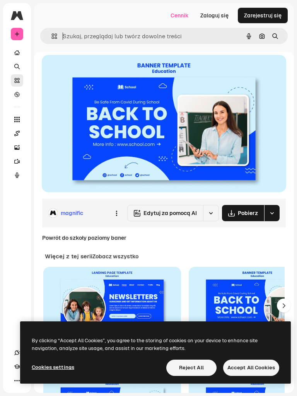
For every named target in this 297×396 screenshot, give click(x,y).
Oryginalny (95, 69)
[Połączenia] (17, 352)
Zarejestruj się (263, 15)
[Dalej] (284, 305)
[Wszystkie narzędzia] (17, 119)
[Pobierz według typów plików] (272, 213)
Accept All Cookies (251, 367)
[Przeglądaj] (17, 94)
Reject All (191, 367)
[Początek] (17, 52)
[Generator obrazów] (17, 147)
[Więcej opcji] (116, 213)
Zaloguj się (214, 15)
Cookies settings (53, 367)
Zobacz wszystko (115, 256)
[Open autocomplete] (51, 36)
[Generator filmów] (17, 161)
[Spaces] (17, 133)
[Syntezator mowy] (17, 175)
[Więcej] (17, 380)
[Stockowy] (17, 80)
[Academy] (17, 366)
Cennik (180, 15)
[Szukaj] (17, 66)
